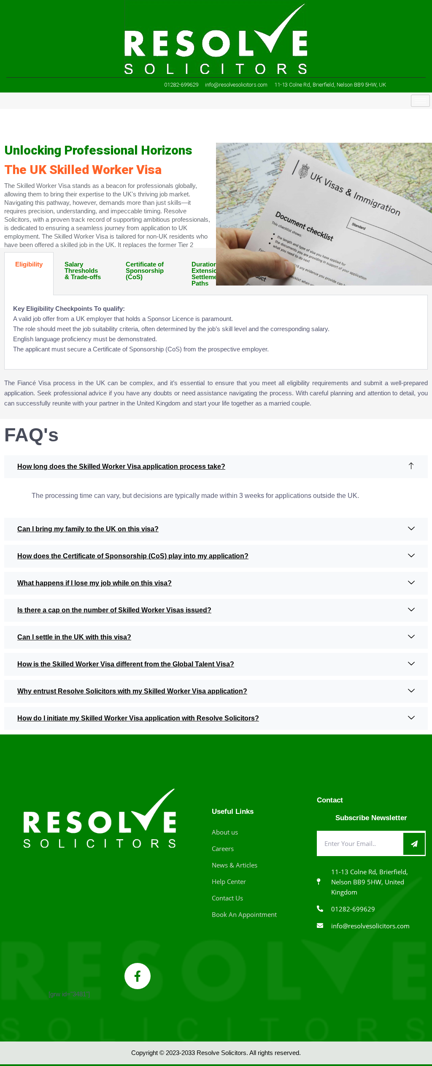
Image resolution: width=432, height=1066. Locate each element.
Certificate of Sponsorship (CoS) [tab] (145, 270)
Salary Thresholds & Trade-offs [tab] (83, 270)
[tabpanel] (216, 332)
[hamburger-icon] (420, 101)
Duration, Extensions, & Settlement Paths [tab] (212, 274)
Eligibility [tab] (29, 264)
